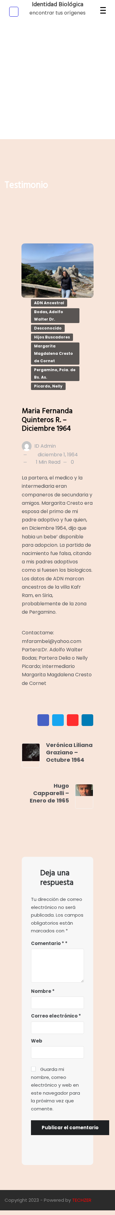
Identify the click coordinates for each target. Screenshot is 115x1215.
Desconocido (48, 328)
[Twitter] (58, 720)
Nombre (43, 991)
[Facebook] (43, 720)
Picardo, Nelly (48, 386)
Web (36, 1041)
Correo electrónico (56, 1016)
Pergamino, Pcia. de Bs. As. (54, 373)
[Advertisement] (57, 81)
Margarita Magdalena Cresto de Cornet (53, 353)
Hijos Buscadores (52, 337)
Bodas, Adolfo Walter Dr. (48, 315)
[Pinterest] (73, 720)
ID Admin (45, 446)
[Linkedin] (87, 720)
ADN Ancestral (49, 302)
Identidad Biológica (57, 4)
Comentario (47, 943)
